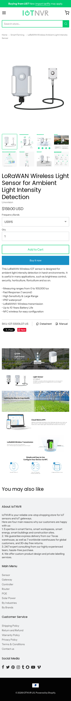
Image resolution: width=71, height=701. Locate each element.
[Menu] (8, 13)
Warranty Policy (11, 635)
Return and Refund (12, 630)
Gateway (7, 579)
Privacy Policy (9, 639)
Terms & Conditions (13, 644)
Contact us (8, 648)
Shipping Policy (10, 625)
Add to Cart (35, 249)
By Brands (7, 607)
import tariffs (42, 3)
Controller (7, 584)
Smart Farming (17, 35)
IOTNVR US (29, 692)
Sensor (6, 575)
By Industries (9, 602)
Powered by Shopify (45, 692)
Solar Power (9, 598)
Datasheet (46, 323)
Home (4, 35)
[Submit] (66, 23)
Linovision (7, 202)
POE (4, 593)
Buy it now (36, 260)
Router (6, 589)
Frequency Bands (10, 215)
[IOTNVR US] (35, 12)
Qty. (4, 229)
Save (23, 329)
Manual (63, 323)
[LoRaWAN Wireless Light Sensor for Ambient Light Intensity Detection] (9, 141)
